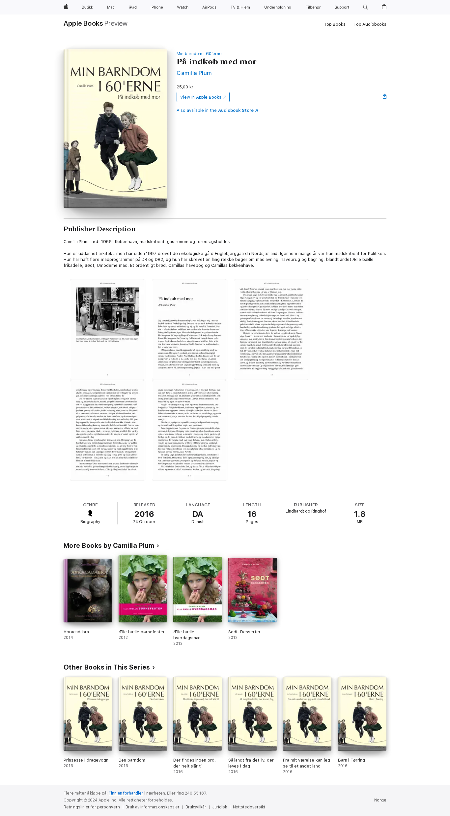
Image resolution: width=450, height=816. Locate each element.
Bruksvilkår (195, 807)
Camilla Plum (194, 72)
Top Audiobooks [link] (369, 24)
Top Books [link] (335, 24)
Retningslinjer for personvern (92, 807)
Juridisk (219, 807)
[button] (365, 7)
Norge (380, 800)
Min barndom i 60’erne (199, 53)
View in (200, 97)
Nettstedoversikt (249, 807)
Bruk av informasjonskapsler (153, 807)
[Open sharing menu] (385, 97)
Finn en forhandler (126, 793)
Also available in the (215, 110)
